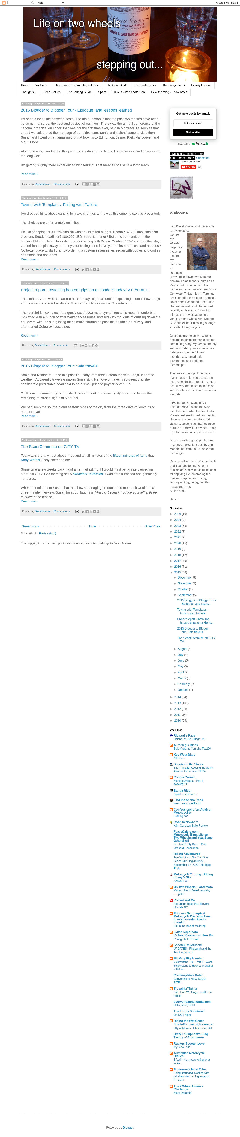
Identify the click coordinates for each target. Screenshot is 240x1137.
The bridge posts (173, 85)
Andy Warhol (30, 460)
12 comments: (62, 425)
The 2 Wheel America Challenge (188, 1088)
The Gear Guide (117, 85)
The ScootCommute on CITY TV (50, 446)
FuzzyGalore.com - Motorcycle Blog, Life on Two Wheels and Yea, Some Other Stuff (193, 836)
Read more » (29, 174)
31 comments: (62, 511)
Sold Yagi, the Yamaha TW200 (192, 748)
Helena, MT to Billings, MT (190, 739)
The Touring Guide (79, 92)
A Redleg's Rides (186, 745)
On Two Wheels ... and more (193, 887)
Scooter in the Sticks (188, 764)
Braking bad (181, 816)
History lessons (201, 85)
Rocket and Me (184, 900)
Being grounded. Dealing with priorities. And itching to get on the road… (192, 1076)
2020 (178, 543)
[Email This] (84, 184)
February (184, 684)
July (181, 654)
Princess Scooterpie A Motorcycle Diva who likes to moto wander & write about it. (192, 918)
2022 (178, 531)
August (183, 649)
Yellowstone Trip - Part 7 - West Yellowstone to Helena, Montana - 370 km (193, 965)
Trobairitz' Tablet (185, 988)
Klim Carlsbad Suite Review (191, 825)
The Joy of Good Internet (189, 1037)
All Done (179, 758)
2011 (177, 714)
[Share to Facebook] (94, 184)
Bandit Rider (182, 790)
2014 (178, 697)
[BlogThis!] (87, 184)
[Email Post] (77, 183)
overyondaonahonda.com (192, 1001)
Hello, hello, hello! (184, 1005)
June (181, 660)
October (183, 589)
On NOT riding (182, 1014)
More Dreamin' (183, 1092)
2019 (178, 549)
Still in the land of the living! (190, 925)
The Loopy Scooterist (189, 1011)
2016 (178, 566)
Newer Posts (30, 526)
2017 (178, 560)
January (183, 689)
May (181, 666)
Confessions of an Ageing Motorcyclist (192, 811)
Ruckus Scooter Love (189, 1043)
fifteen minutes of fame (130, 455)
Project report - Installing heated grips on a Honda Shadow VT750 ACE (85, 290)
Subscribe (193, 132)
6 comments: (62, 345)
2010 (178, 720)
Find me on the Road (188, 800)
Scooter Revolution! (188, 945)
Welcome (41, 85)
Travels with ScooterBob (128, 92)
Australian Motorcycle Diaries (189, 1055)
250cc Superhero (186, 932)
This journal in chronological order (77, 85)
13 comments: (62, 269)
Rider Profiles (51, 92)
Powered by (184, 143)
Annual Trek (181, 880)
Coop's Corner (184, 777)
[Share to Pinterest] (98, 184)
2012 (178, 709)
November (185, 583)
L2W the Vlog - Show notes (169, 92)
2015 (178, 572)
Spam (102, 92)
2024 (178, 519)
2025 (178, 514)
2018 (178, 555)
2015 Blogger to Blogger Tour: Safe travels (59, 366)
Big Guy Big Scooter (188, 958)
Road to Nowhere (186, 822)
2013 (178, 703)
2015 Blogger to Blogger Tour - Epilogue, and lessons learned (76, 110)
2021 (178, 537)
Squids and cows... (185, 794)
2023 (178, 525)
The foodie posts (145, 85)
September (185, 595)
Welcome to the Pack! (187, 803)
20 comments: (62, 183)
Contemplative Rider (188, 975)
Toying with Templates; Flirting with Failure (59, 204)
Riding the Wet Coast (189, 1020)
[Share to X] (91, 184)
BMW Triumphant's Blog (191, 1034)
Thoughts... (28, 92)
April (181, 672)
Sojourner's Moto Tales (190, 1069)
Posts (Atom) (47, 533)
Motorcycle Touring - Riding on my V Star (193, 876)
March (182, 678)
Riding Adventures (187, 853)
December (185, 577)
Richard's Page (184, 735)
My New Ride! (182, 1047)
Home (25, 85)
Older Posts (152, 526)
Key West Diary (184, 754)
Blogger (128, 1127)
